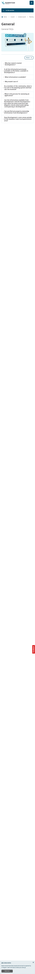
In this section (10, 10)
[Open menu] (32, 3)
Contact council (22, 17)
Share (28, 58)
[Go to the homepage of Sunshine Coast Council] (13, 3)
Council (12, 17)
